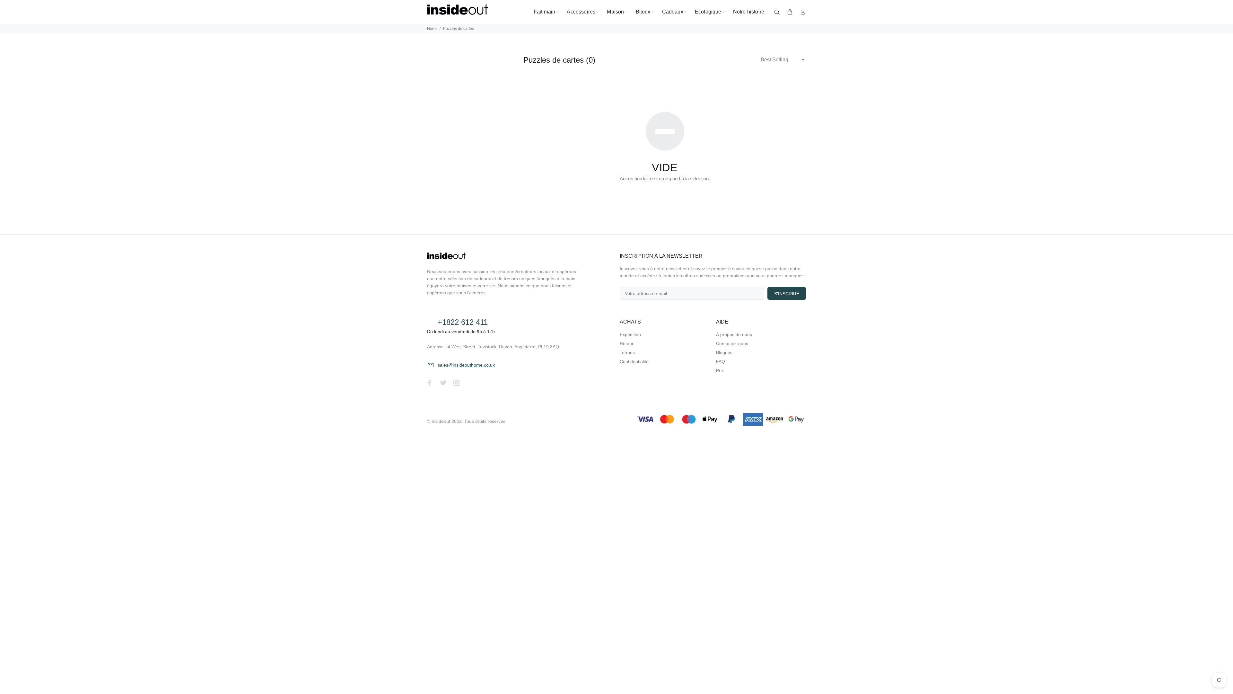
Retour (627, 343)
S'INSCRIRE (786, 293)
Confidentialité (634, 361)
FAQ (720, 361)
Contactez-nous (732, 343)
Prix (720, 370)
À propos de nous (734, 334)
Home (432, 28)
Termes (627, 352)
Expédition (630, 334)
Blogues (724, 352)
